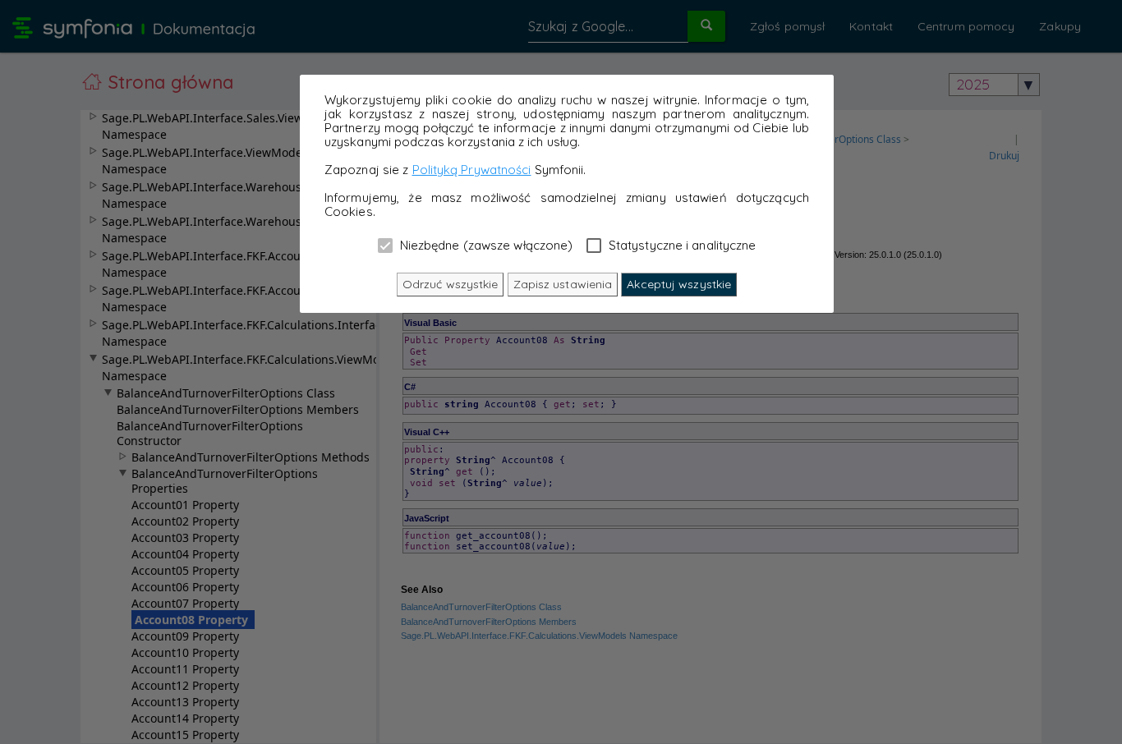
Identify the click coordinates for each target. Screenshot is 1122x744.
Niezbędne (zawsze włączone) (485, 244)
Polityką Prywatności (471, 169)
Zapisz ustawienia (563, 284)
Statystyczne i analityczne (680, 244)
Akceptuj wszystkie (679, 284)
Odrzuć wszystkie (450, 284)
